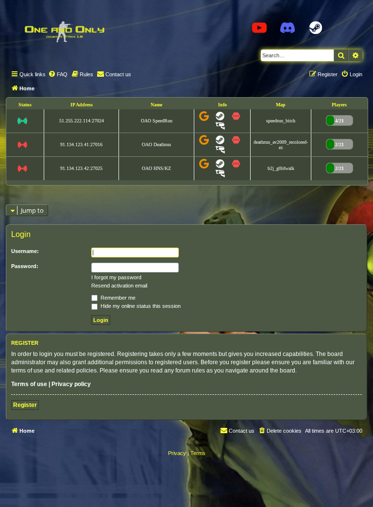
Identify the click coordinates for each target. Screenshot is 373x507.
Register (25, 405)
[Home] (64, 31)
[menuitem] (58, 74)
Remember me (117, 298)
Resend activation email (119, 285)
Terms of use (29, 384)
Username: (25, 251)
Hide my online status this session (140, 306)
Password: (24, 266)
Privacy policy (71, 384)
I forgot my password (116, 277)
